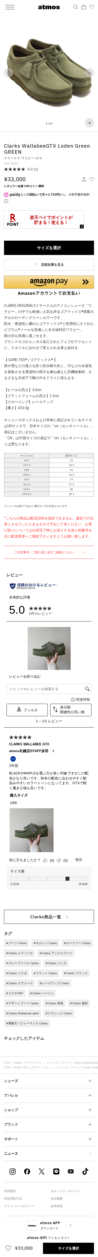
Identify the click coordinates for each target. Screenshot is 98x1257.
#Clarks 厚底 (54, 1003)
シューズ (52, 1062)
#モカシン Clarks (45, 943)
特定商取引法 (13, 1198)
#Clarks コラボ (16, 973)
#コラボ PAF (14, 993)
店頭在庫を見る (52, 264)
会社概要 (57, 1198)
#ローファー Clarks (77, 943)
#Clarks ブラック (76, 973)
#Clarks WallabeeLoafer (22, 1013)
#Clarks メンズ (55, 963)
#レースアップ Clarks (54, 983)
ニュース (11, 1153)
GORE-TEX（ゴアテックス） (32, 1067)
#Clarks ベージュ (42, 993)
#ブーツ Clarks (16, 943)
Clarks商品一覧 (45, 916)
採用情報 (57, 1206)
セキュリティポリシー (66, 1191)
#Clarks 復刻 (79, 1003)
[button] (8, 72)
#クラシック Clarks (58, 1013)
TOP (7, 1062)
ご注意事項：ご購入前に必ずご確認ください (44, 552)
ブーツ (65, 1062)
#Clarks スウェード (19, 983)
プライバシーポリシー (19, 1206)
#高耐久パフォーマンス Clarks (27, 1023)
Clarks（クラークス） (28, 1062)
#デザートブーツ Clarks (22, 1003)
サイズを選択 (49, 247)
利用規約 (10, 1191)
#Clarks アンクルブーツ (55, 953)
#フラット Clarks (45, 973)
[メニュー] (10, 7)
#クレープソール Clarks (22, 963)
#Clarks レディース (19, 953)
